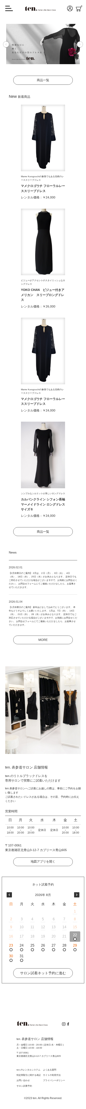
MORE (43, 640)
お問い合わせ (23, 1080)
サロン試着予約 (24, 1086)
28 (64, 945)
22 (75, 935)
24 (22, 945)
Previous (11, 44)
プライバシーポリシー (54, 1080)
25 (32, 945)
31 (22, 956)
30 (11, 956)
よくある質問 (49, 1070)
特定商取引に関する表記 (29, 1075)
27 (54, 945)
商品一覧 (43, 80)
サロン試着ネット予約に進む (43, 973)
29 (75, 945)
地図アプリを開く (43, 861)
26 (43, 945)
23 (11, 945)
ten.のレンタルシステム (28, 1070)
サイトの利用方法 (52, 1075)
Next (78, 44)
